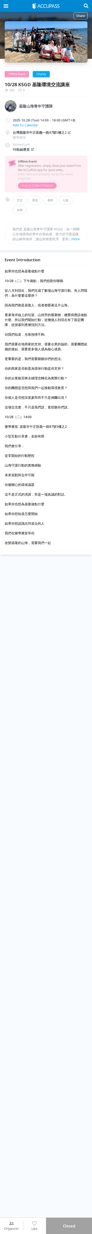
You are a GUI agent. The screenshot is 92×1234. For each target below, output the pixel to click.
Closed (69, 1226)
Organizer (11, 1228)
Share (80, 15)
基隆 (50, 200)
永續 (19, 210)
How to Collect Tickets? (37, 186)
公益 (65, 200)
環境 (35, 200)
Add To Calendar (25, 125)
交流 (19, 200)
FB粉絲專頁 (21, 149)
